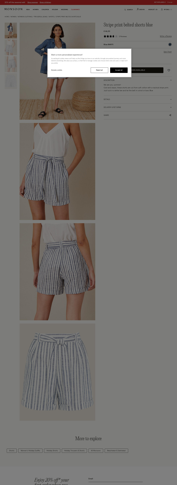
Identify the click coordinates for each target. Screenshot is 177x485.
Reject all (99, 70)
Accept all (118, 70)
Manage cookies (56, 70)
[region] (89, 62)
